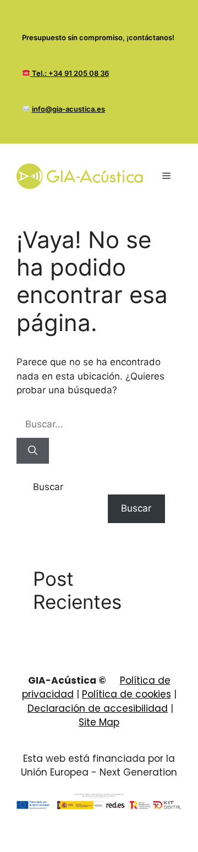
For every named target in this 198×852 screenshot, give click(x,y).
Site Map (99, 722)
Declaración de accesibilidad (98, 708)
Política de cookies (126, 694)
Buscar (48, 486)
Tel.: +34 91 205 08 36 (69, 73)
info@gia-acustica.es (68, 109)
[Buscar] (32, 451)
